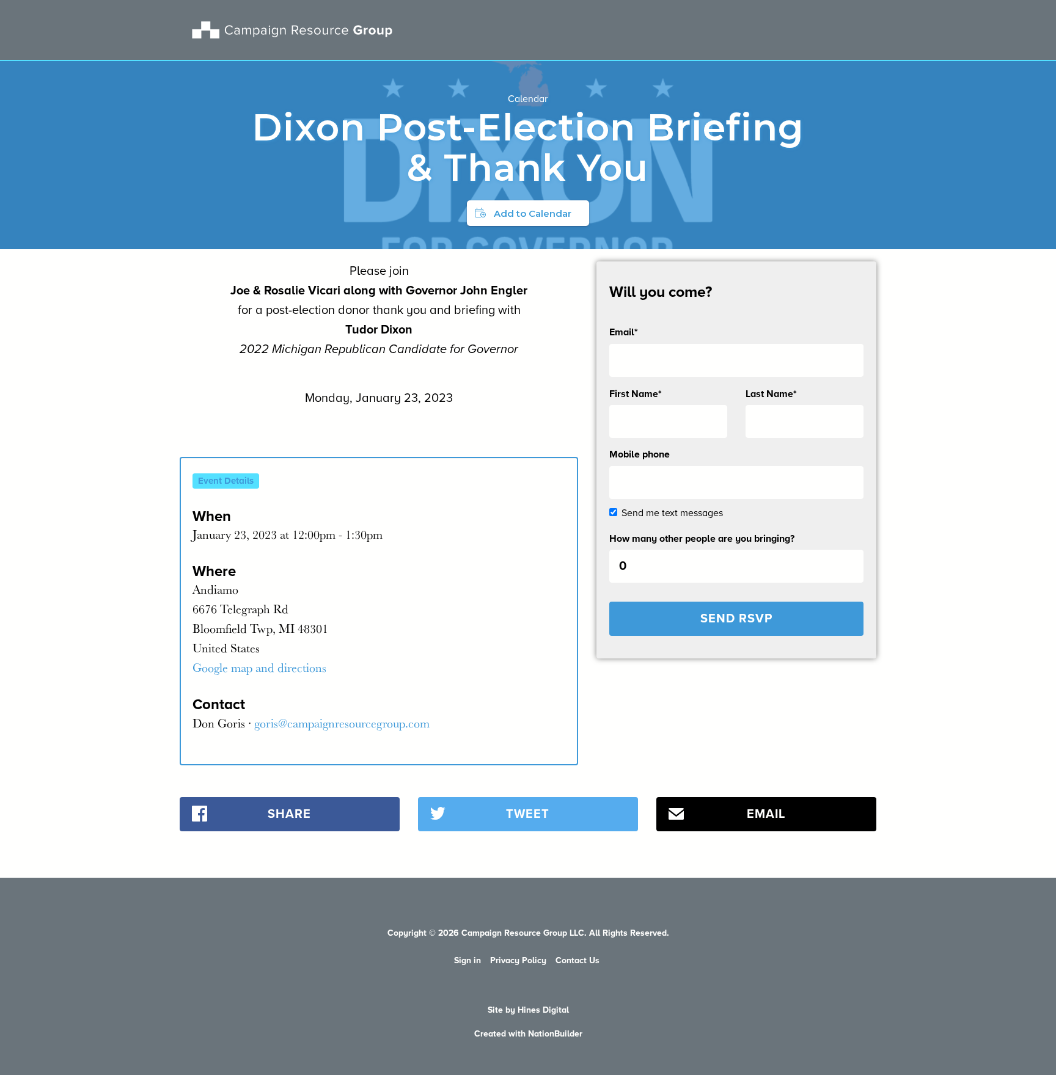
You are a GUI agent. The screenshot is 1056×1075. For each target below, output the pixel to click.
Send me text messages (672, 513)
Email (766, 814)
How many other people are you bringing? (701, 539)
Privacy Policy (518, 960)
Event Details (226, 480)
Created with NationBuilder (528, 1034)
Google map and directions (259, 667)
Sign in (467, 960)
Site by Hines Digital (528, 1010)
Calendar (528, 99)
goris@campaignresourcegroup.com (342, 723)
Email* (623, 332)
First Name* (635, 394)
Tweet (527, 814)
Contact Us (578, 960)
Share (289, 814)
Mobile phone (639, 454)
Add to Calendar (532, 213)
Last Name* (771, 394)
